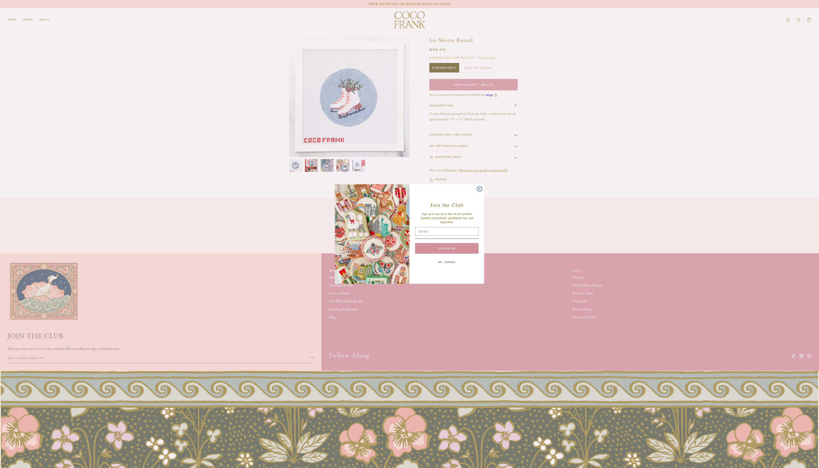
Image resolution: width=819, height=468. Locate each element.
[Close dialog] (479, 188)
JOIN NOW (447, 248)
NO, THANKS (447, 262)
